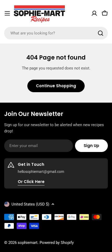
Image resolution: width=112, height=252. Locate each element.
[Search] (100, 33)
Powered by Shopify (57, 242)
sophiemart (28, 242)
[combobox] (56, 33)
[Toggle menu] (7, 13)
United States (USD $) (30, 204)
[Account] (94, 13)
